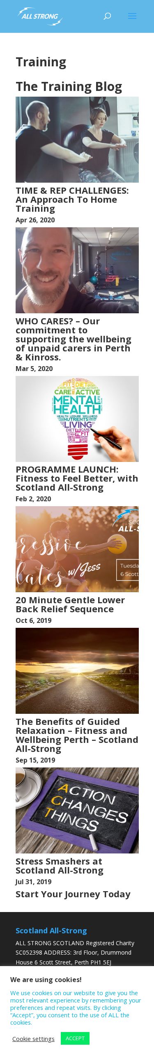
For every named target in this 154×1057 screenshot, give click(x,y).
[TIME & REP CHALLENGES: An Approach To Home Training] (77, 180)
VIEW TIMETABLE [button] (81, 907)
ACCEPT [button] (75, 1038)
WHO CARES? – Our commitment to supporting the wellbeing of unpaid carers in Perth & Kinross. (73, 339)
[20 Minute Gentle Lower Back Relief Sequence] (77, 590)
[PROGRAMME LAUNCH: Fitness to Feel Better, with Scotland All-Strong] (77, 460)
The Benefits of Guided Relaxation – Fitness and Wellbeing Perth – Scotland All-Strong (77, 734)
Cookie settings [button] (33, 1038)
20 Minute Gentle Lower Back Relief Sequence (70, 604)
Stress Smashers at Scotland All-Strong (59, 865)
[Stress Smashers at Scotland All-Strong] (77, 851)
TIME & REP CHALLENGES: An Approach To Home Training (72, 199)
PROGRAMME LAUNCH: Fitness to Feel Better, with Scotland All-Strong (77, 478)
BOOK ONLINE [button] (36, 907)
